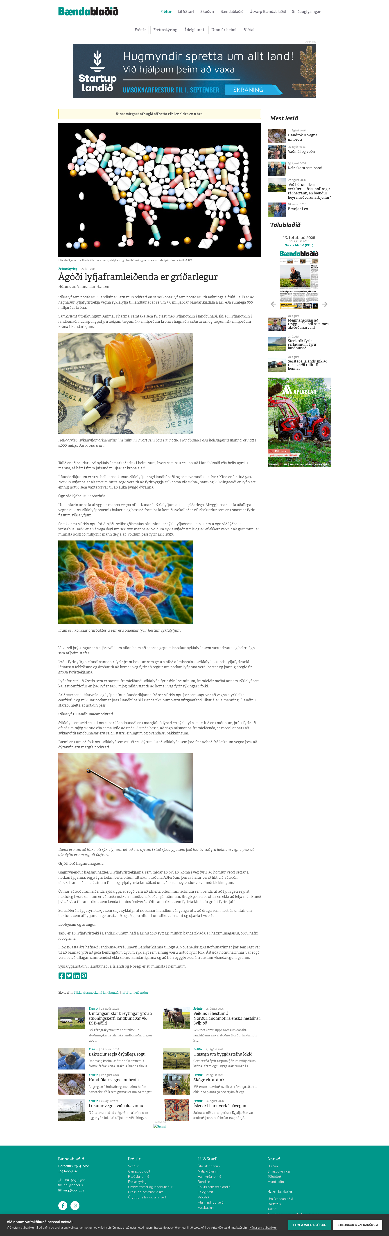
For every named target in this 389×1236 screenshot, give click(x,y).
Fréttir (166, 11)
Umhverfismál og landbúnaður (150, 1187)
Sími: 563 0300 (74, 1180)
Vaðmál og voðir (301, 151)
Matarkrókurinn (208, 1171)
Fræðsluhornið (138, 1176)
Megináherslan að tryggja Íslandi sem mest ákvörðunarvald (309, 324)
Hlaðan (273, 1166)
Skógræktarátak (209, 1080)
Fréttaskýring (165, 29)
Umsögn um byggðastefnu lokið (222, 1054)
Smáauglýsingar (306, 11)
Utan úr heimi (223, 29)
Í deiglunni (194, 29)
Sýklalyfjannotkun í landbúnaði (96, 993)
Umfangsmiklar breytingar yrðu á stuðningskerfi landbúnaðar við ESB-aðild (120, 1018)
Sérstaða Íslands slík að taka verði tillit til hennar (307, 365)
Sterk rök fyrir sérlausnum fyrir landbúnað (302, 344)
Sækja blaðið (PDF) (299, 245)
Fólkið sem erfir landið (214, 1187)
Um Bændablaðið (280, 1199)
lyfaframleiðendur (135, 993)
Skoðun (207, 11)
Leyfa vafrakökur (309, 1225)
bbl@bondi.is (73, 1185)
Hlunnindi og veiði (211, 1202)
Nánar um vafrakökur (263, 1227)
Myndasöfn (276, 1182)
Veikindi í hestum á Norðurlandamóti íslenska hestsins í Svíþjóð (226, 1018)
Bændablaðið (231, 11)
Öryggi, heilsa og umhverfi (147, 1197)
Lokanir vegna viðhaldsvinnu (116, 1105)
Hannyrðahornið (209, 1176)
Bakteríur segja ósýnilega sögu (117, 1054)
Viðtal (249, 29)
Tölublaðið (285, 225)
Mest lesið (284, 118)
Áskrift (272, 1209)
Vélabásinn (206, 1207)
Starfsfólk (274, 1204)
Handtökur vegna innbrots (113, 1080)
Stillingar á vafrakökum (358, 1225)
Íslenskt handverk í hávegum (220, 1105)
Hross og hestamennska (145, 1192)
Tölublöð (274, 1176)
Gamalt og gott (139, 1171)
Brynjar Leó (298, 209)
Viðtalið (203, 1197)
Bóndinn (204, 1182)
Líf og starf (205, 1192)
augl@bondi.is (73, 1190)
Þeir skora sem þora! (305, 168)
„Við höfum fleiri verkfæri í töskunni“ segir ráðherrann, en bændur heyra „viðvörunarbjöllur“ (309, 191)
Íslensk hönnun (209, 1166)
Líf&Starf (186, 11)
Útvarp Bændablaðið (267, 11)
